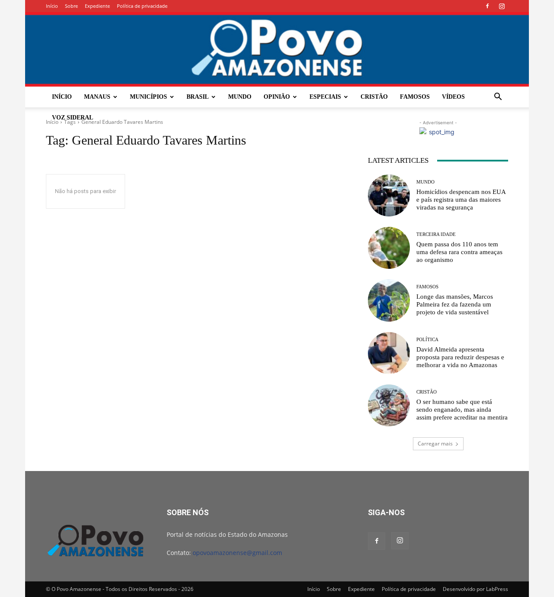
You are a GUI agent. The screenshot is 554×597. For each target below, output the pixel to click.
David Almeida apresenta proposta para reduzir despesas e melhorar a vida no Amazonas (460, 357)
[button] (497, 98)
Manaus (97, 97)
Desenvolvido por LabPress (475, 589)
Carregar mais (435, 443)
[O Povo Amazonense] (277, 49)
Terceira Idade (436, 234)
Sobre (71, 6)
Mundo (239, 97)
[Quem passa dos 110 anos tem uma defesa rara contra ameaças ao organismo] (389, 248)
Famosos (415, 97)
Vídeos (453, 97)
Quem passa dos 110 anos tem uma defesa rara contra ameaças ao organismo (459, 252)
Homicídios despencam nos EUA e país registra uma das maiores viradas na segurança (461, 199)
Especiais (325, 97)
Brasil (198, 97)
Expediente (97, 6)
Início (52, 6)
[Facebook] (487, 6)
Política (427, 339)
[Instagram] (501, 6)
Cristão (374, 97)
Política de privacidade (142, 6)
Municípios (148, 97)
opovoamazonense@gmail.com (237, 553)
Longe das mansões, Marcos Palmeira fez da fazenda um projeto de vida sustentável (454, 304)
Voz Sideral (72, 117)
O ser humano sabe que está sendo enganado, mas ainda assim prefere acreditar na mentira (462, 409)
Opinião (277, 97)
